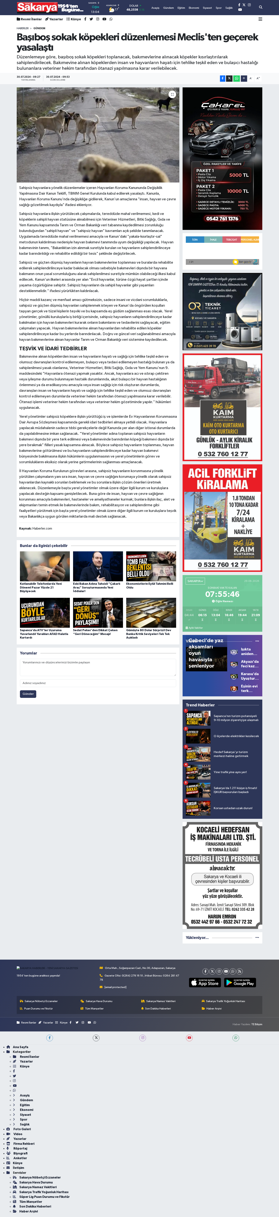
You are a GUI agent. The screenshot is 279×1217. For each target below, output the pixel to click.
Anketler (20, 1158)
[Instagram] (219, 971)
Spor (23, 1119)
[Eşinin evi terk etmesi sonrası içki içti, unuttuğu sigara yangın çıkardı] (234, 688)
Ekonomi (26, 1109)
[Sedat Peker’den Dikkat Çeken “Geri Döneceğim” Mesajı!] (98, 612)
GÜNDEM (39, 28)
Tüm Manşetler (94, 1008)
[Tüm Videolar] (257, 641)
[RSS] (239, 971)
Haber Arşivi (213, 1008)
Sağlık (24, 1124)
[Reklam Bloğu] (222, 158)
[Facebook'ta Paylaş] (222, 78)
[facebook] (49, 1038)
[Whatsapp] (233, 971)
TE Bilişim (256, 1024)
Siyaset (25, 1114)
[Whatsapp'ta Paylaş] (236, 78)
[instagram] (142, 1038)
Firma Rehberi (23, 1143)
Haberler (23, 28)
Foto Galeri (22, 1129)
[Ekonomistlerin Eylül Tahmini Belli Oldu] (151, 566)
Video (17, 1134)
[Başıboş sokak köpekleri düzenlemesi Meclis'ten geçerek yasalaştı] (98, 135)
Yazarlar (56, 19)
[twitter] (96, 1038)
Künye (76, 19)
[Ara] (260, 7)
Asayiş (24, 1095)
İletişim (18, 1167)
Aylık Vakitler (196, 628)
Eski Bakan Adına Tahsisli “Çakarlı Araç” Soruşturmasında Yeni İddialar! (96, 587)
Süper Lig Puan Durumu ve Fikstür (44, 1196)
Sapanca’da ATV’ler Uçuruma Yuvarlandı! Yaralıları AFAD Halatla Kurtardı (44, 634)
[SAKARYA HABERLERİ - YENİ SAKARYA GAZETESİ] (50, 7)
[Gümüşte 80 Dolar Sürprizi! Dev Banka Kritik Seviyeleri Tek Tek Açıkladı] (151, 612)
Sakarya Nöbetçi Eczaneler (41, 1001)
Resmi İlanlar (31, 19)
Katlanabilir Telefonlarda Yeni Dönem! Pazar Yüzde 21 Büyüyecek (41, 587)
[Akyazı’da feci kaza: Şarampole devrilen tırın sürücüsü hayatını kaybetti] (234, 663)
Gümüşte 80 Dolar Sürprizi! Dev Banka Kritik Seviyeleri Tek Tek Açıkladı (148, 634)
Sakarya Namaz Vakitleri (161, 1001)
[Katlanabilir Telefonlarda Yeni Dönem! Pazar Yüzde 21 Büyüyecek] (45, 566)
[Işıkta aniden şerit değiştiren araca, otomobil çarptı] (234, 651)
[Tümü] (257, 937)
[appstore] (205, 982)
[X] (212, 971)
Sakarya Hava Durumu (99, 1001)
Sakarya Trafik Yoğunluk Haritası (225, 1001)
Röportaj (20, 1148)
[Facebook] (205, 971)
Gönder (28, 694)
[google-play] (240, 982)
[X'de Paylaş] (229, 78)
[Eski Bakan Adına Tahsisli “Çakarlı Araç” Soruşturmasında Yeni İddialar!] (98, 566)
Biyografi (20, 1153)
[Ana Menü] (260, 19)
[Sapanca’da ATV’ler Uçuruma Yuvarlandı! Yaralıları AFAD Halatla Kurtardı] (45, 612)
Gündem (26, 1100)
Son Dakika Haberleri (158, 1008)
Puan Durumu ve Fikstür (38, 1008)
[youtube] (189, 1038)
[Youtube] (226, 971)
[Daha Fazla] (244, 78)
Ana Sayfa (20, 1047)
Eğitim (24, 1105)
